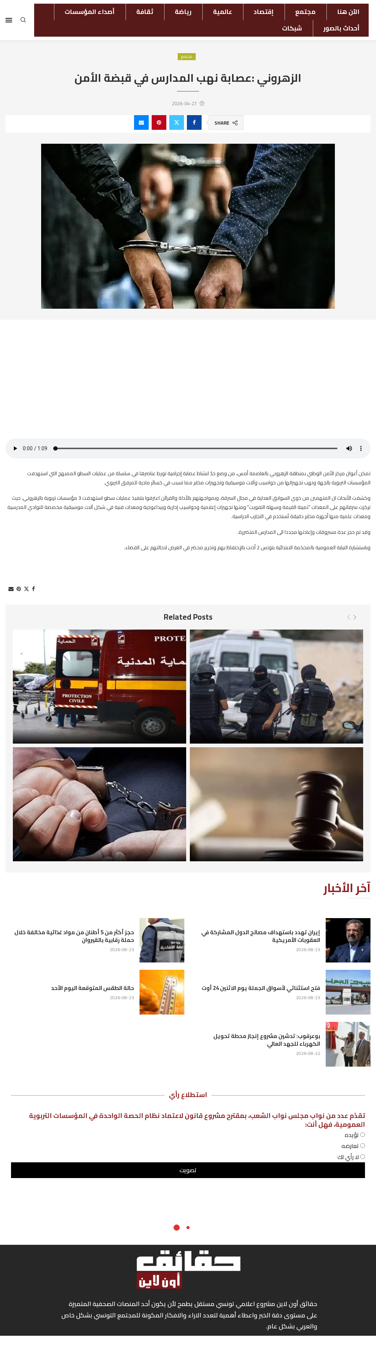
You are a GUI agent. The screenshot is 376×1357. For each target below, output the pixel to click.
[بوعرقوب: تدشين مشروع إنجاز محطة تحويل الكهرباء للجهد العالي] (348, 1044)
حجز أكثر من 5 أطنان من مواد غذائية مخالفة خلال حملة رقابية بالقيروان (74, 936)
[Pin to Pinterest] (159, 122)
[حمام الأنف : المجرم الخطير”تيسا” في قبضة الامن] (276, 687)
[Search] (23, 22)
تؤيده (352, 1134)
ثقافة (144, 12)
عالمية (222, 12)
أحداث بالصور (341, 28)
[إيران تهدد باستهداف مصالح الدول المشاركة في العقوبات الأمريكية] (348, 940)
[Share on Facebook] (194, 122)
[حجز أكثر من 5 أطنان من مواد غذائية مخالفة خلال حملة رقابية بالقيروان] (162, 940)
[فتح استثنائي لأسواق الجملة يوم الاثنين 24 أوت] (348, 992)
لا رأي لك (348, 1156)
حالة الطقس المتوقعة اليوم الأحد (92, 988)
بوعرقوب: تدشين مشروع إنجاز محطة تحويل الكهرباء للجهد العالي (266, 1040)
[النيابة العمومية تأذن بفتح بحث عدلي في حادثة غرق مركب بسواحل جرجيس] (276, 804)
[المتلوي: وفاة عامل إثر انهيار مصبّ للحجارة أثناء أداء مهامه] (99, 687)
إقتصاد (264, 12)
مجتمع (305, 12)
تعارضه (350, 1145)
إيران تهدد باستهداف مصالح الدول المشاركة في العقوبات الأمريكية (260, 936)
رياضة (183, 12)
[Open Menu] (9, 20)
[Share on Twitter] (176, 122)
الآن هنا (348, 12)
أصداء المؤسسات (90, 12)
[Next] (354, 617)
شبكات (292, 28)
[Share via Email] (141, 122)
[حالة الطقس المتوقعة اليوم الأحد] (162, 992)
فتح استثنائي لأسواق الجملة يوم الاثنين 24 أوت (261, 988)
